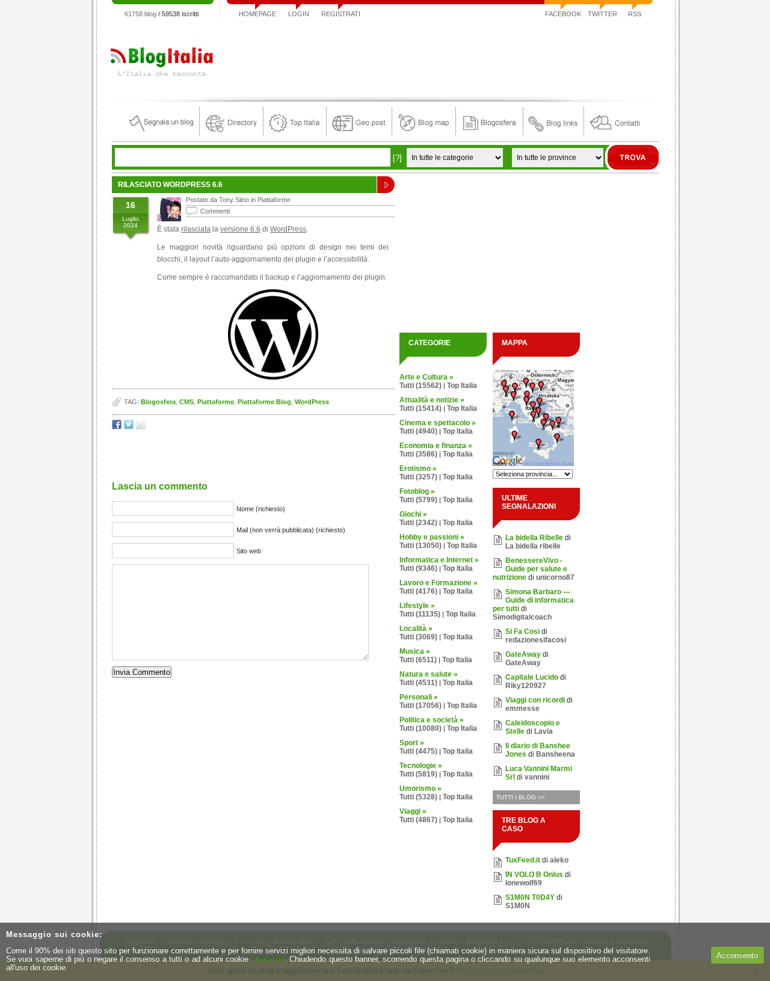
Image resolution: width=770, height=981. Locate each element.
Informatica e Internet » (439, 560)
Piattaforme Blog (264, 401)
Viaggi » (413, 811)
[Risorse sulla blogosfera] (489, 132)
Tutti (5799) (418, 500)
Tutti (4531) (418, 682)
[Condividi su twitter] (129, 426)
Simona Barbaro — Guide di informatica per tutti (533, 600)
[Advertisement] (440, 56)
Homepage (257, 13)
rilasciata (196, 229)
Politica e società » (431, 720)
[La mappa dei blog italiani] (423, 132)
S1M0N (517, 906)
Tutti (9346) (418, 568)
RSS (634, 13)
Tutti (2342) (418, 522)
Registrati (340, 13)
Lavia (543, 731)
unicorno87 (555, 577)
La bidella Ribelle (534, 538)
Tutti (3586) (418, 454)
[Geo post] (359, 132)
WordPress (288, 229)
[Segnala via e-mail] (141, 426)
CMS (186, 401)
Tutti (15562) (420, 385)
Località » (416, 628)
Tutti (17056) (420, 705)
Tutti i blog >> (520, 797)
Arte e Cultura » (426, 377)
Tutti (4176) (418, 591)
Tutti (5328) (418, 797)
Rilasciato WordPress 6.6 (170, 184)
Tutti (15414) (420, 408)
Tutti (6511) (418, 660)
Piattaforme (274, 199)
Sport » (411, 743)
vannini (537, 777)
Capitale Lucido (531, 677)
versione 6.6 (240, 229)
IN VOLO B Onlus (534, 874)
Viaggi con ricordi (535, 700)
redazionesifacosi (535, 640)
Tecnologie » (420, 765)
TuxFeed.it (522, 860)
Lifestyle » (417, 605)
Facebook (563, 13)
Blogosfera (158, 401)
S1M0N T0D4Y (530, 897)
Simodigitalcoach (522, 617)
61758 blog (140, 13)
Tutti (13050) (420, 545)
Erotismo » (418, 468)
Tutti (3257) (418, 477)
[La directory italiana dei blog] (231, 132)
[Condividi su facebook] (117, 426)
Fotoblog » (417, 491)
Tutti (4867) (418, 820)
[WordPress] (273, 377)
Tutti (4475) (418, 751)
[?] (397, 157)
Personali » (418, 697)
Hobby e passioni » (431, 537)
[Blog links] (553, 132)
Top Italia (462, 385)
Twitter (602, 13)
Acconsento (737, 955)
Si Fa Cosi (522, 631)
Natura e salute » (428, 674)
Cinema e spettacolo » (437, 423)
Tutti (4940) (418, 431)
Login (298, 13)
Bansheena (555, 754)
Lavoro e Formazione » (438, 583)
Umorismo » (420, 788)
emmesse (522, 708)
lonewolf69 (523, 883)
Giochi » (413, 514)
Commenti (215, 211)
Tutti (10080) (420, 728)
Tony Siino (234, 199)
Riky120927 (525, 685)
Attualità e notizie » (431, 400)
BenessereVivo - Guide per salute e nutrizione (530, 569)
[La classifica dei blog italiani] (295, 132)
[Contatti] (614, 132)
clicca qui (268, 959)
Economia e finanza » (435, 445)
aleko (559, 860)
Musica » (414, 651)
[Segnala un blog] (162, 132)
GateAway (523, 654)
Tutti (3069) (418, 637)
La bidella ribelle (533, 546)
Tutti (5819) (418, 774)
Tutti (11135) (419, 614)
